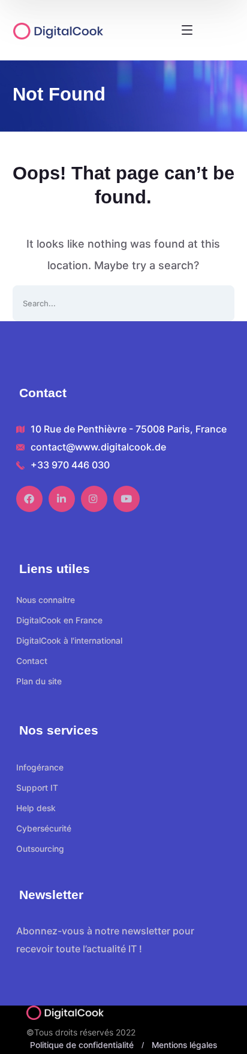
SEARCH (216, 303)
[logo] (74, 30)
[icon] (29, 499)
